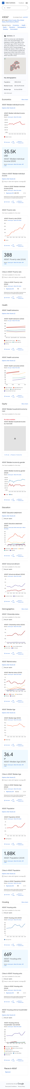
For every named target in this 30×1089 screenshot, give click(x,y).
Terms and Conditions (11, 1086)
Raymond (7, 1072)
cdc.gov (10, 320)
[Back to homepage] (3, 3)
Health (23, 25)
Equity (5, 27)
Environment (14, 29)
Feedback (21, 3)
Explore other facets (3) (8, 665)
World (16, 22)
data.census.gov (18, 527)
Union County (12, 20)
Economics (16, 25)
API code (13, 142)
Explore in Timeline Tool (20, 142)
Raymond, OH (10, 193)
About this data (17, 117)
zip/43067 (25, 17)
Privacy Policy (21, 1086)
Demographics (22, 27)
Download (8, 142)
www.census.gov (8, 93)
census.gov (10, 117)
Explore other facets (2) (8, 108)
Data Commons (10, 3)
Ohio (18, 20)
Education (12, 27)
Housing (5, 29)
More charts (25, 99)
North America (10, 22)
